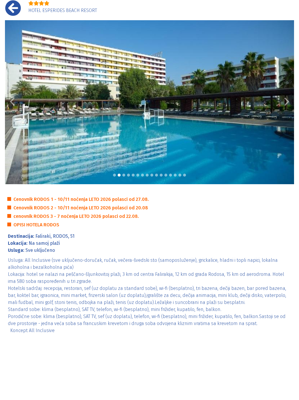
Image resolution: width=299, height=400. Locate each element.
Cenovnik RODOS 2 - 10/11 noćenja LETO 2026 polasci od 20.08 (80, 208)
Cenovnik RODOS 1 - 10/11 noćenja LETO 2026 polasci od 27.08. (81, 199)
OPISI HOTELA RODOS (36, 225)
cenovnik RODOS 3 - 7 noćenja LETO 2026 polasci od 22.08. (76, 216)
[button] (12, 102)
